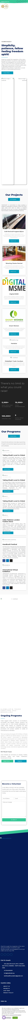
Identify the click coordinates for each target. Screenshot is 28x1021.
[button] (7, 72)
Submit (14, 819)
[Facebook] (18, 2)
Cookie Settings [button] (7, 1017)
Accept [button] (15, 1017)
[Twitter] (25, 2)
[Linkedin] (20, 2)
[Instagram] (23, 2)
